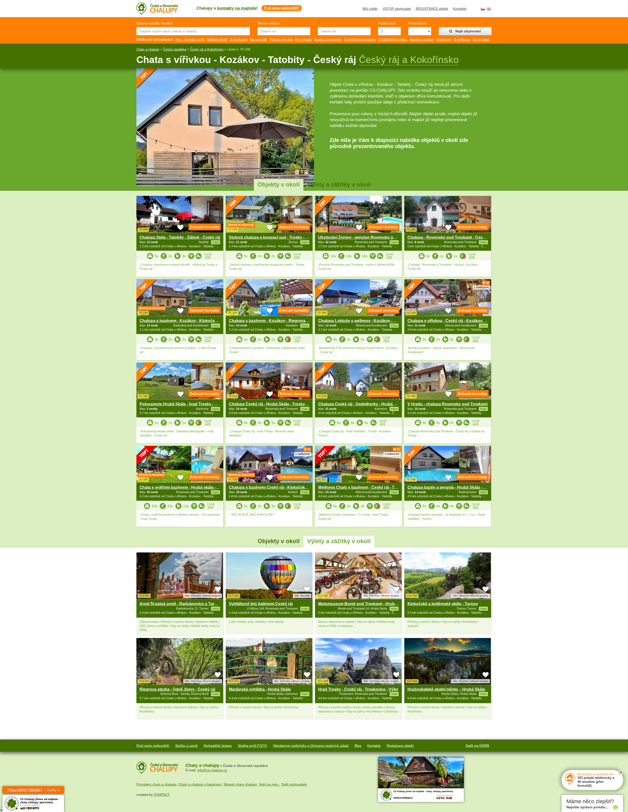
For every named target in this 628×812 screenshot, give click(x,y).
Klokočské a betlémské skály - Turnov (442, 604)
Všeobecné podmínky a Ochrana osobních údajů (311, 746)
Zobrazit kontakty (204, 227)
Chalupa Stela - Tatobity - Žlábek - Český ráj (180, 237)
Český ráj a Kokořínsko (206, 49)
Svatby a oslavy (422, 39)
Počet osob (386, 23)
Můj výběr (370, 9)
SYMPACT (162, 795)
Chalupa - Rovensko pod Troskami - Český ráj (450, 237)
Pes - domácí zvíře (190, 39)
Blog (357, 746)
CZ (483, 9)
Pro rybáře (303, 39)
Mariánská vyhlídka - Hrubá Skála (260, 689)
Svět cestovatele (294, 784)
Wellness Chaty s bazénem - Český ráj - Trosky (361, 487)
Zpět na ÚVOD (477, 746)
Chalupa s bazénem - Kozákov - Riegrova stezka (273, 321)
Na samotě (258, 39)
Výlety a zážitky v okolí (339, 184)
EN (488, 9)
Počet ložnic (417, 23)
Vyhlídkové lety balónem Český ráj (261, 604)
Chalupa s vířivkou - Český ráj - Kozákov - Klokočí (453, 321)
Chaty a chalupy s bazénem (200, 784)
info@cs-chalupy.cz (212, 770)
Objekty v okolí (279, 184)
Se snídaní (481, 39)
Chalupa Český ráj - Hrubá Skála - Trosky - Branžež (276, 404)
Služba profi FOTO (252, 746)
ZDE (208, 257)
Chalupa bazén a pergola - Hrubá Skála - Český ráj (453, 487)
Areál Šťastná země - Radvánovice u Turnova (182, 604)
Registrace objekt (400, 746)
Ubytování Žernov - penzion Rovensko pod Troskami (367, 237)
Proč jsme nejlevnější (152, 746)
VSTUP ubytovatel (397, 9)
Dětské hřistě (217, 39)
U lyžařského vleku (392, 39)
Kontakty (460, 9)
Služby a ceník (186, 746)
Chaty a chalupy (147, 49)
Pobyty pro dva (281, 39)
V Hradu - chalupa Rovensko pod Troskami (447, 404)
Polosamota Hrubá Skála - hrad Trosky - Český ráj (186, 404)
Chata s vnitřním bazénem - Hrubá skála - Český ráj (187, 487)
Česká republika (174, 49)
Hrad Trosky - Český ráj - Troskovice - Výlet (358, 689)
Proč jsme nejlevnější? (281, 8)
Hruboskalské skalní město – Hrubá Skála (446, 689)
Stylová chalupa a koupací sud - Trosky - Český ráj (276, 237)
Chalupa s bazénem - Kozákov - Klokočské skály (185, 321)
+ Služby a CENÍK (33, 791)
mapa (215, 608)
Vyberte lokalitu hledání (154, 23)
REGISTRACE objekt (432, 9)
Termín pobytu (268, 23)
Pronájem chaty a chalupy (156, 784)
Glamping (443, 39)
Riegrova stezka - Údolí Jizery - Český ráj (177, 689)
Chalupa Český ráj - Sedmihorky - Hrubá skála (361, 404)
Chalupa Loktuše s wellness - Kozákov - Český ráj (364, 321)
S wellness (462, 39)
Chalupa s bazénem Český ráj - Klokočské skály (273, 487)
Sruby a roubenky (327, 39)
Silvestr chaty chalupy (240, 784)
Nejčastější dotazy (218, 746)
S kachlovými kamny (360, 39)
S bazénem (239, 39)
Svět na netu (269, 784)
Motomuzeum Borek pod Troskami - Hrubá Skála (363, 604)
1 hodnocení (481, 287)
